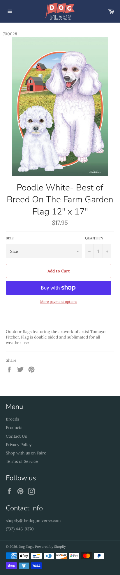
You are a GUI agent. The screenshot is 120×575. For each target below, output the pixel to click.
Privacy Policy (18, 444)
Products (14, 427)
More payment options (58, 301)
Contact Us (16, 436)
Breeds (12, 419)
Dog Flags (26, 547)
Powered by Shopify (50, 547)
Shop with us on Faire (26, 453)
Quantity (94, 238)
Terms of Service (22, 461)
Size (9, 238)
